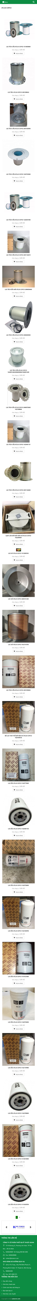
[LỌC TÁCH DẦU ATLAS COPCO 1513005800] (18, 28)
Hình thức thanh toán (9, 1284)
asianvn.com (16, 1299)
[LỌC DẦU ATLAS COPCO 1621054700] (18, 912)
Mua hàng (19, 53)
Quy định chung (7, 1281)
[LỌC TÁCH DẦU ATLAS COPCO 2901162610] (18, 241)
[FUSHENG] (18, 1227)
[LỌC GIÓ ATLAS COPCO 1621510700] (18, 626)
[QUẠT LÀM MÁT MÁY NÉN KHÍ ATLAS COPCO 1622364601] (18, 517)
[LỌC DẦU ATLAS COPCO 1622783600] (18, 1095)
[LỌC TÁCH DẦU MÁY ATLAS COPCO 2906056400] (18, 276)
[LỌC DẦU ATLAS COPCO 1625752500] (18, 1003)
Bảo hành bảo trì (7, 1290)
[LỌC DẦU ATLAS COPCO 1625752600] (18, 861)
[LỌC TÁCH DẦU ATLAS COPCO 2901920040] (18, 115)
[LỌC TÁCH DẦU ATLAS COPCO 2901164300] (18, 471)
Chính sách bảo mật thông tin (11, 1287)
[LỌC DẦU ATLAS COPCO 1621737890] (18, 1049)
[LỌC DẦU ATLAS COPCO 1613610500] (18, 1140)
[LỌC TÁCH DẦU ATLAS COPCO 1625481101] (18, 431)
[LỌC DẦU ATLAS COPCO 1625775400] (18, 765)
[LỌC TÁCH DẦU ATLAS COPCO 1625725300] (18, 156)
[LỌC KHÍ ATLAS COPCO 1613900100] (18, 550)
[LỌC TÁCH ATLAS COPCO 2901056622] (18, 74)
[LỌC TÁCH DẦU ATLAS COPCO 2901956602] (18, 671)
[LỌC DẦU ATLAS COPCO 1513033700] (18, 1186)
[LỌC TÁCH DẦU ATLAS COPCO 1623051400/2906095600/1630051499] (18, 357)
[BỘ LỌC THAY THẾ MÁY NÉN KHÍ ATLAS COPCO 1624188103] (18, 717)
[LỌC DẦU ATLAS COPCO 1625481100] (18, 810)
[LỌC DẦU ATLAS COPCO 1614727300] (18, 958)
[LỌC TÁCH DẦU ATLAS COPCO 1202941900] (18, 201)
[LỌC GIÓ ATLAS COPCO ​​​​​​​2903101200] (18, 580)
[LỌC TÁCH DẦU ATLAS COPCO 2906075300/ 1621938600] (18, 394)
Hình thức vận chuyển (9, 1294)
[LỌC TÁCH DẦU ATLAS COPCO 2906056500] (18, 316)
